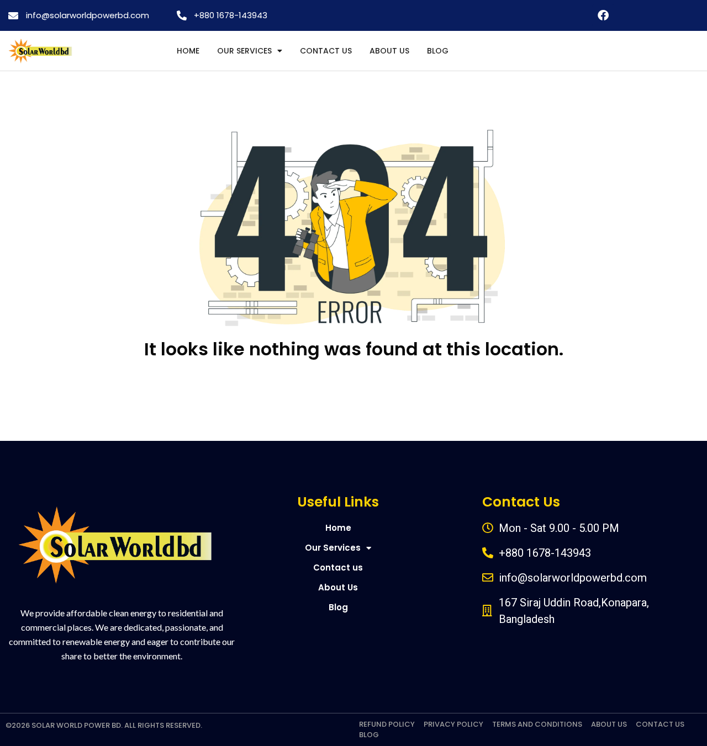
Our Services (244, 50)
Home (188, 50)
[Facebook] (603, 15)
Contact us (326, 50)
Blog (438, 50)
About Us (389, 50)
